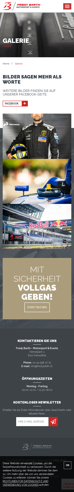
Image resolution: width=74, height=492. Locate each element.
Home (6, 63)
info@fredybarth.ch (42, 366)
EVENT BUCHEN (37, 307)
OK (67, 465)
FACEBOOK (12, 103)
